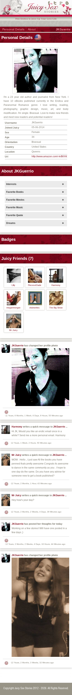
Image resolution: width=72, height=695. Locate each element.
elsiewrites (34, 307)
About (32, 29)
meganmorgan (13, 307)
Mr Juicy (13, 330)
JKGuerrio (17, 345)
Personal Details (13, 29)
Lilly (13, 285)
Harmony (55, 285)
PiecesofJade (34, 285)
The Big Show (56, 307)
